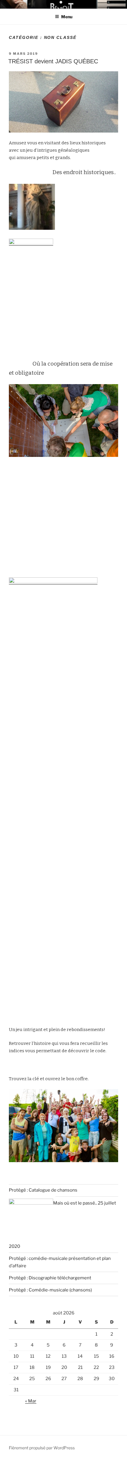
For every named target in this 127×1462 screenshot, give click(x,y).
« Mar (30, 1401)
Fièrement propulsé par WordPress (42, 1447)
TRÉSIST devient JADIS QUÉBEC (53, 61)
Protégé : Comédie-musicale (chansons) (50, 1290)
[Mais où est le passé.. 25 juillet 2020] (31, 1203)
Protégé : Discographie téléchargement (50, 1278)
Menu (66, 16)
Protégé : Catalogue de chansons (43, 1190)
